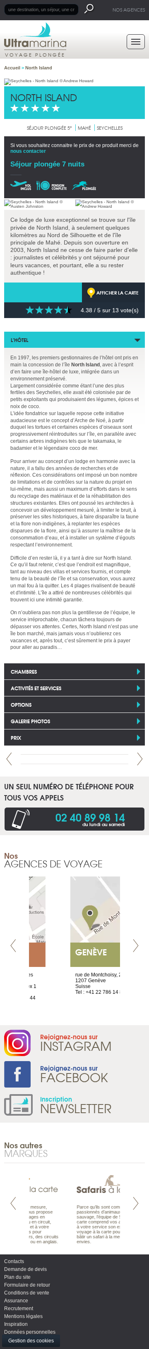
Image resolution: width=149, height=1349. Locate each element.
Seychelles (110, 127)
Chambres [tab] (24, 671)
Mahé (84, 127)
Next (140, 759)
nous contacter (28, 151)
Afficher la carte (117, 292)
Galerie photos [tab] (30, 721)
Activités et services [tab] (36, 688)
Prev (9, 759)
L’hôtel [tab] (19, 340)
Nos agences (129, 9)
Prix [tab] (16, 737)
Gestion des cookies (31, 1341)
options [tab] (21, 704)
